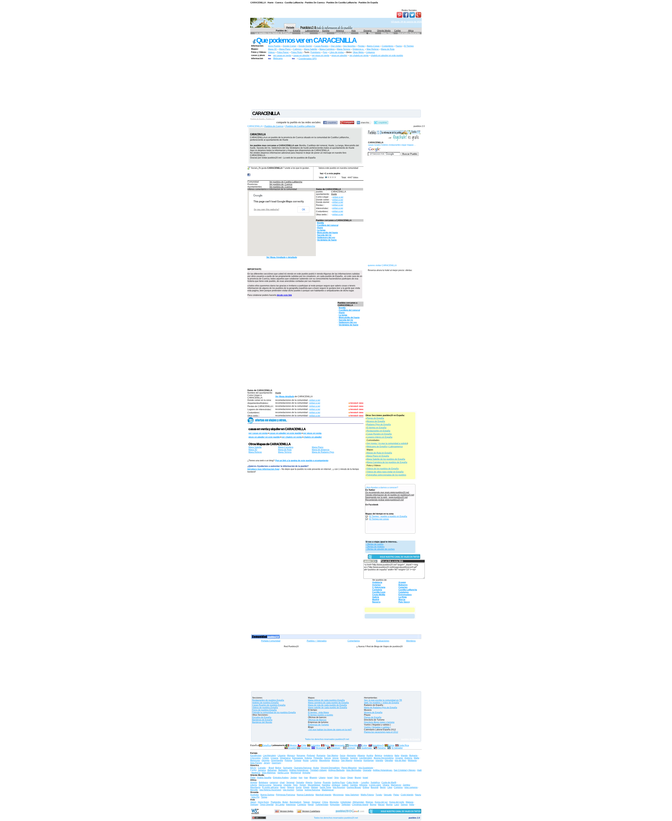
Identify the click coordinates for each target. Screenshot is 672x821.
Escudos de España (261, 717)
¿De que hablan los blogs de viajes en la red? (330, 729)
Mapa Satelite (310, 49)
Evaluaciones (382, 641)
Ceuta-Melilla (378, 594)
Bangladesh (295, 802)
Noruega (301, 755)
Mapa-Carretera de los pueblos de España (387, 462)
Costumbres (387, 46)
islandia (379, 760)
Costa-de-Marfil (389, 782)
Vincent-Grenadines (330, 768)
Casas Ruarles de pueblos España (268, 705)
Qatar (252, 777)
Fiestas (361, 46)
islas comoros (411, 787)
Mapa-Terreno (343, 49)
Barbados (283, 770)
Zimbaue (336, 785)
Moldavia (412, 760)
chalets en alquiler (313, 437)
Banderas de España (262, 720)
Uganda (287, 785)
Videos (271, 52)
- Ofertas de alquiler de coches (380, 549)
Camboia (301, 804)
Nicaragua (321, 748)
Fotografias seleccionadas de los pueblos (386, 475)
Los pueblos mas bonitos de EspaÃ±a (273, 33)
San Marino (332, 755)
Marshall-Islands (323, 795)
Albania (361, 755)
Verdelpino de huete (327, 240)
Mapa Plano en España (378, 456)
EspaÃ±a (266, 745)
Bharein (313, 777)
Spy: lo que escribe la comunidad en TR (383, 700)
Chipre (265, 758)
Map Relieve (373, 49)
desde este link (284, 295)
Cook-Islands (407, 795)
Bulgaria (413, 755)
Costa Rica (403, 745)
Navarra (376, 602)
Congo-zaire (375, 785)
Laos (396, 804)
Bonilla (320, 223)
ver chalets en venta (359, 55)
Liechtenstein (269, 755)
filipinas (369, 802)
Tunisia (299, 790)
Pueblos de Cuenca (273, 126)
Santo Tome (325, 787)
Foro (325, 52)
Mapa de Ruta (387, 49)
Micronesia (338, 795)
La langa (321, 230)
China (325, 802)
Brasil (271, 768)
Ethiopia (363, 785)
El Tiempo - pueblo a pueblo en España (388, 516)
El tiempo (305, 33)
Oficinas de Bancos (317, 720)
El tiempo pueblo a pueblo (320, 715)
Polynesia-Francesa (285, 795)
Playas (371, 33)
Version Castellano (311, 811)
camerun (274, 782)
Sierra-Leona (265, 785)
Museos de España (376, 421)
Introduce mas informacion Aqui (263, 469)
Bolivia (391, 745)
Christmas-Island (360, 804)
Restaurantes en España (378, 431)
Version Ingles (286, 811)
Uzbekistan (345, 802)
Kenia (299, 787)
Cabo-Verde (352, 782)
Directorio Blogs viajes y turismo (379, 722)
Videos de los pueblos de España (383, 468)
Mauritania (255, 787)
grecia (335, 758)
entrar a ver (337, 197)
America (340, 30)
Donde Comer (289, 46)
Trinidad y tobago (318, 770)
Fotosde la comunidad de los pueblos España (274, 712)
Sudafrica (375, 782)
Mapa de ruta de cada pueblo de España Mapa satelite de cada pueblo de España (327, 706)
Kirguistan (335, 804)
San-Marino (346, 760)
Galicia (375, 597)
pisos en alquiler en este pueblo (264, 437)
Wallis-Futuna (367, 795)
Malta (416, 758)
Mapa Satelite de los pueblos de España (386, 459)
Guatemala (366, 748)
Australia (254, 795)
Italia (397, 755)
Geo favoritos (349, 46)
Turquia (297, 760)
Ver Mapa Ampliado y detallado (281, 257)
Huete (334, 194)
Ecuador (292, 748)
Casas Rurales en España (379, 434)
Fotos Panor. (283, 52)
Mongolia (334, 802)
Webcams (278, 58)
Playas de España (375, 418)
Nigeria (290, 787)
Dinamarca (285, 758)
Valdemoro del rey (326, 237)
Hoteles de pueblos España (265, 702)
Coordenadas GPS (308, 58)
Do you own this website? (266, 209)
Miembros (411, 641)
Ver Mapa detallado (284, 396)
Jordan (293, 777)
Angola (253, 782)
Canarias (403, 587)
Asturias (376, 585)
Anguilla (306, 772)
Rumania (321, 755)
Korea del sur (381, 802)
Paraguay (335, 748)
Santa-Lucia (283, 772)
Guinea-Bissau (354, 787)
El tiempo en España (376, 427)
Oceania (367, 30)
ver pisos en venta (320, 55)
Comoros (398, 787)
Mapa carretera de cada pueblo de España (328, 702)
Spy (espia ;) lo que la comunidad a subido (387, 443)
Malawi (314, 787)
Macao (381, 804)
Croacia (274, 758)
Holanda (344, 758)
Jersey (267, 763)
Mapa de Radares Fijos (323, 452)
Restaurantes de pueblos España (268, 700)
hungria (354, 758)
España (296, 30)
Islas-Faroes (256, 763)
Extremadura (405, 594)
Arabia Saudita (264, 777)
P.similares (315, 52)
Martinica (255, 772)
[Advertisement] (336, 84)
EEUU (253, 768)
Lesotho (365, 782)
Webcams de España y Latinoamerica (385, 446)
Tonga (264, 797)
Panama (382, 748)
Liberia (253, 785)
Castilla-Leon (378, 592)
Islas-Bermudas (353, 770)
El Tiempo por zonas (379, 519)
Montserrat (296, 772)
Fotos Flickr (297, 52)
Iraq (306, 777)
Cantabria (377, 590)
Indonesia (291, 804)
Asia (353, 30)
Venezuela (339, 745)
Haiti (419, 770)
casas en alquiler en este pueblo (285, 433)
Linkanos (370, 52)
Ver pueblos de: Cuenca (280, 184)
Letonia (313, 760)
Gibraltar (389, 760)
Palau (396, 795)
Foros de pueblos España (264, 710)
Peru (327, 745)
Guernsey (276, 763)
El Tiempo (409, 46)
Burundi (374, 787)
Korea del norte (396, 802)
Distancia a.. (358, 49)
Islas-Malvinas (269, 772)
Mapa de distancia (320, 449)
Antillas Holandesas (298, 770)
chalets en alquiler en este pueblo (387, 55)
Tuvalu (379, 795)
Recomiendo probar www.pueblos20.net (384, 500)
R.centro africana (270, 787)
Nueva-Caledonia (305, 795)
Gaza (342, 777)
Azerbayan (368, 760)
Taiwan (306, 802)
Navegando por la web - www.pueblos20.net (386, 497)
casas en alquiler (301, 55)
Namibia (326, 785)
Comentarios (354, 641)
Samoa (404, 804)
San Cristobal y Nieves (404, 770)
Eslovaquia (297, 758)
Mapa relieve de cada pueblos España (326, 700)
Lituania (281, 755)
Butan (285, 802)
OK (303, 209)
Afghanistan (358, 802)
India (411, 804)
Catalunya (403, 592)
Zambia (406, 785)
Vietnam (254, 804)
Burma (373, 804)
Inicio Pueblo (274, 46)
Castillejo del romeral (327, 225)
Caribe (397, 30)
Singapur (316, 802)
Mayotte (254, 790)
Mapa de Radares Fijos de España (380, 707)
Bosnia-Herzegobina (384, 758)
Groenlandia (277, 760)
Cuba (364, 745)
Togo (295, 785)
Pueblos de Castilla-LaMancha (300, 126)
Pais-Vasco (404, 602)
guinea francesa (312, 790)
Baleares (403, 585)
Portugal (311, 755)
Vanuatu (388, 795)
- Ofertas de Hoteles (375, 546)
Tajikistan (345, 804)
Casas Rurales (321, 46)
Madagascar (328, 790)
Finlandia (318, 758)
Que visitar (336, 46)
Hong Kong (263, 802)
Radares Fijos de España (379, 424)
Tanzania (277, 785)
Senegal (290, 782)
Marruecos (396, 785)
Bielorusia (255, 760)
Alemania (351, 755)
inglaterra (388, 755)
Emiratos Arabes (281, 777)
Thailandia (276, 802)
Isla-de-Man (400, 760)
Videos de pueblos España (265, 707)
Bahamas (272, 770)
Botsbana (263, 782)
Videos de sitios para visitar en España (385, 472)
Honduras (305, 748)
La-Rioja (402, 597)
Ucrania (399, 758)
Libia (389, 787)
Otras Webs (358, 52)
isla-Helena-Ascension (270, 790)
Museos (362, 33)
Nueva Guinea (267, 795)
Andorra (408, 758)
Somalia (300, 782)
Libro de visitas (337, 52)
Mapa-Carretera (327, 49)
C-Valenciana (378, 587)
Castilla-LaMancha (407, 590)
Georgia (265, 760)
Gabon (345, 785)
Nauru (418, 795)
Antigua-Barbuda (336, 770)
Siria (336, 777)
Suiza (342, 755)
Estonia (308, 758)
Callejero (322, 33)
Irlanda (404, 755)
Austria (369, 755)
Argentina (353, 745)
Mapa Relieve (255, 452)
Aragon (402, 582)
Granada (367, 770)
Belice (278, 768)
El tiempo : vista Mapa (318, 712)
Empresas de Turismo (318, 724)
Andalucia (377, 582)
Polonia (288, 760)
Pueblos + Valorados (317, 641)
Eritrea (366, 787)
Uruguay (351, 748)
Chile (303, 745)
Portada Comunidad (270, 641)
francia (327, 758)
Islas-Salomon (352, 795)
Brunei (358, 777)
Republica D (378, 745)
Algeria (309, 782)
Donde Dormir (305, 46)
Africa (411, 30)
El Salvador (397, 748)
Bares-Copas (373, 46)
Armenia (358, 760)
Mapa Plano (285, 49)
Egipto (306, 787)
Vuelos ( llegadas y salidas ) (377, 727)
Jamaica (262, 770)
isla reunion (288, 790)
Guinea (317, 782)
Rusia (306, 760)
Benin (383, 787)
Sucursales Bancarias (409, 33)
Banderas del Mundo (262, 722)
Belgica (378, 755)
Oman (350, 777)
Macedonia (324, 760)
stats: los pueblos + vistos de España (381, 702)
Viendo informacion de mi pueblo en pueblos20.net (389, 495)
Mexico (293, 745)
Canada (262, 768)
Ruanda (327, 782)
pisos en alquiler (339, 55)
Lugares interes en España (379, 437)
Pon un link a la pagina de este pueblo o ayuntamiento (301, 460)
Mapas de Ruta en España (379, 453)
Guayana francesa (303, 768)
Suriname (287, 768)
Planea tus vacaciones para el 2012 (381, 732)
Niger (282, 787)
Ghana (386, 785)
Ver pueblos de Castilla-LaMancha (285, 182)
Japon (253, 802)
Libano (322, 777)
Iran (300, 777)
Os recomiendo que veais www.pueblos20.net (387, 492)
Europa (325, 30)
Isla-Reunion (339, 787)
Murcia (401, 599)
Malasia (409, 802)
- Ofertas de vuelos (374, 544)
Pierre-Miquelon (349, 768)
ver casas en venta (282, 55)
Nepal (311, 804)
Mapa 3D (272, 49)
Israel (329, 777)
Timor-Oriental (267, 804)
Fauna (399, 46)
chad (282, 782)
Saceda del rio (324, 235)
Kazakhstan (255, 755)
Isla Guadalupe (366, 768)
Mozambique (314, 785)
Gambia (354, 785)
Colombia (315, 745)
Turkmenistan (321, 804)
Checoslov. (255, 758)
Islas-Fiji (255, 797)
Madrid (375, 599)
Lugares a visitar (342, 33)
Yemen (302, 785)
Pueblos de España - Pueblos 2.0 (262, 119)
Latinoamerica (312, 30)
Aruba (316, 768)
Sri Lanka (279, 804)
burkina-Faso (338, 782)
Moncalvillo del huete (327, 232)
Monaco (291, 755)
